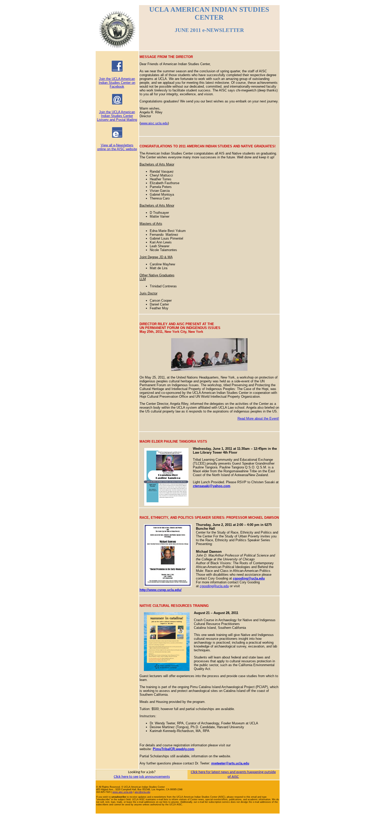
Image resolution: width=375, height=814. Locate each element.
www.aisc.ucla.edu (154, 123)
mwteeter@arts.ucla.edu (230, 763)
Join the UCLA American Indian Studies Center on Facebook (117, 82)
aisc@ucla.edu (142, 792)
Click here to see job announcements (142, 777)
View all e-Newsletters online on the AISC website (117, 147)
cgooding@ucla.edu (214, 586)
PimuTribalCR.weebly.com (173, 749)
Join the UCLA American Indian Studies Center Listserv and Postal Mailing (117, 116)
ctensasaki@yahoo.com (211, 486)
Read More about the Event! (258, 418)
